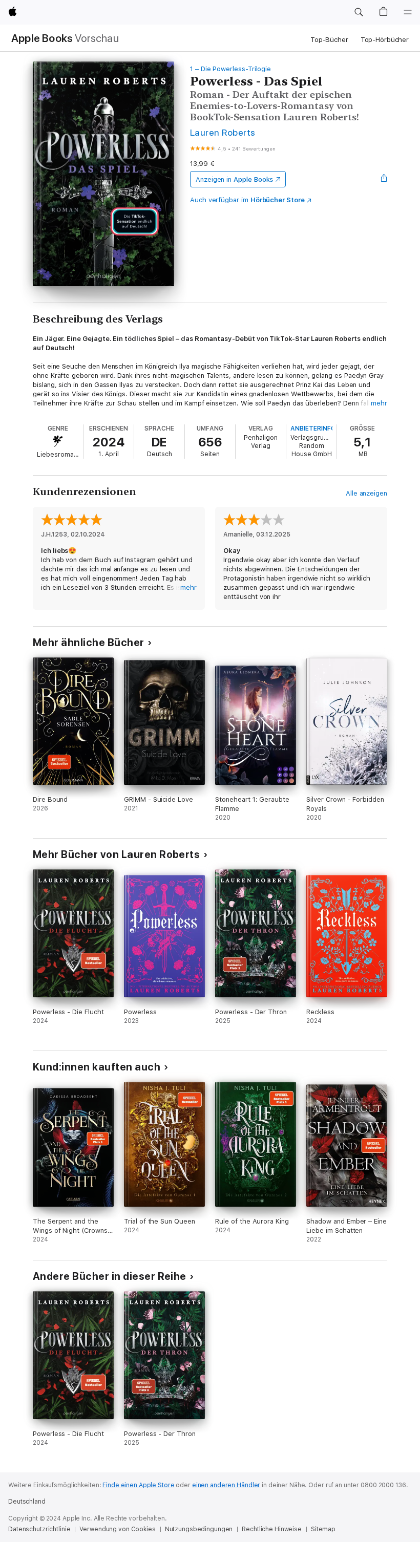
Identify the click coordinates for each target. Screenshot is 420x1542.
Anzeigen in (235, 179)
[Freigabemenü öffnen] (384, 179)
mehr (379, 403)
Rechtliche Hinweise (272, 1529)
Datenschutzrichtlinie (39, 1529)
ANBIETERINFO (312, 428)
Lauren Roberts (223, 132)
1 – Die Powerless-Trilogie (230, 69)
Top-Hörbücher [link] (385, 40)
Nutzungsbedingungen (199, 1529)
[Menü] (407, 12)
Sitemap (323, 1529)
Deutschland (27, 1501)
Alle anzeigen (366, 493)
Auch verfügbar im (247, 200)
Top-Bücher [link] (329, 40)
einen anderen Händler (226, 1485)
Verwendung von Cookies (117, 1529)
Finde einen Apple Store (138, 1485)
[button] (358, 12)
